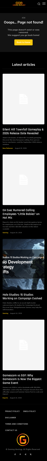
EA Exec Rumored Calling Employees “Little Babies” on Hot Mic (21, 214)
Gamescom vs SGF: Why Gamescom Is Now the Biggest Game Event (22, 379)
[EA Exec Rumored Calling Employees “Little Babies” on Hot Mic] (23, 179)
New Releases (8, 148)
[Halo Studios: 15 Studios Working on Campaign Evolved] (23, 264)
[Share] (25, 455)
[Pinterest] (20, 455)
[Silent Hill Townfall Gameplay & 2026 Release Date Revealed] (23, 99)
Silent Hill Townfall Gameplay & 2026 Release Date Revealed (23, 131)
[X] (31, 455)
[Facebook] (15, 455)
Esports (5, 398)
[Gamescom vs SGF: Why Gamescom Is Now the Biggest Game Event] (23, 345)
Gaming (5, 233)
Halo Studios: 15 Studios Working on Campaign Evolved (22, 297)
